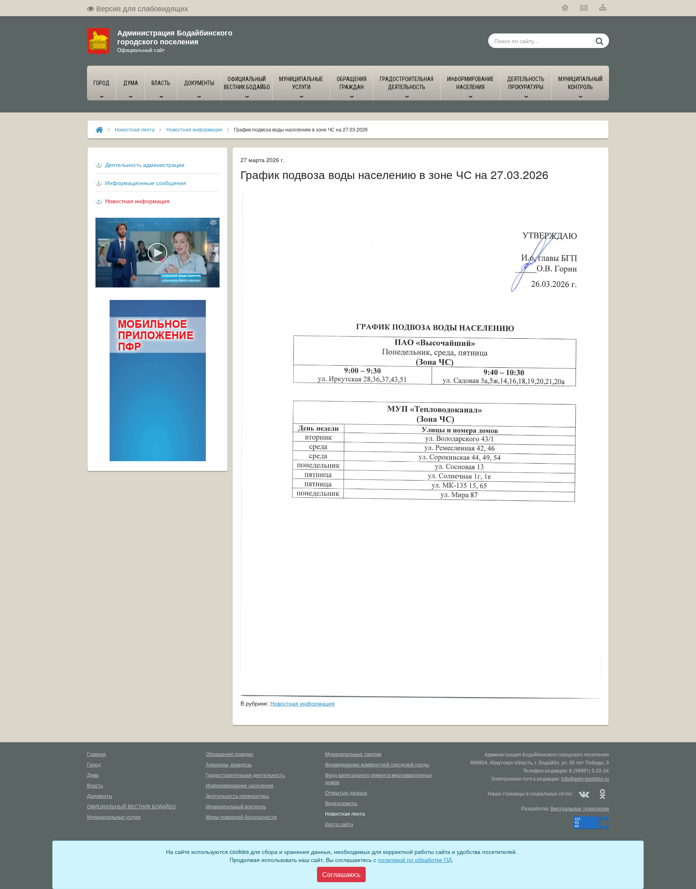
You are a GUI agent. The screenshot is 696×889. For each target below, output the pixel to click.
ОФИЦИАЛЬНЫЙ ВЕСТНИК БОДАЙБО (131, 806)
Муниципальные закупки (353, 753)
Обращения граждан (229, 753)
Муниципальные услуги (114, 816)
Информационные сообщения (145, 183)
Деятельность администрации (144, 164)
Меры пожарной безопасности (241, 816)
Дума (93, 774)
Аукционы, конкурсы (229, 764)
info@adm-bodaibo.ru (585, 778)
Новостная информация (194, 129)
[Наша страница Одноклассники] (602, 793)
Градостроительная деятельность (245, 774)
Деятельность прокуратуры (237, 795)
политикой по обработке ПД (415, 860)
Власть (95, 785)
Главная (96, 753)
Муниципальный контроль (236, 806)
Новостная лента (135, 129)
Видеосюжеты (341, 802)
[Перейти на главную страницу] (565, 8)
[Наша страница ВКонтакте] (584, 793)
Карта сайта (339, 823)
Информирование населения (239, 785)
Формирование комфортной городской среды (377, 764)
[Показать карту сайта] (603, 8)
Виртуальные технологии (580, 808)
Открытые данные (346, 792)
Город (94, 764)
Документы (99, 795)
